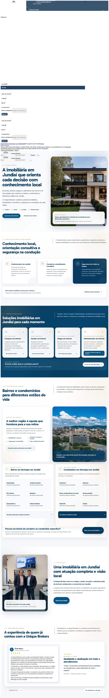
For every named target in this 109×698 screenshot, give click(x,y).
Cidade (4, 98)
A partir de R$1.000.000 (43, 2)
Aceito (16, 150)
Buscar (4, 114)
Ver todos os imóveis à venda (68, 514)
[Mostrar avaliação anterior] (6, 690)
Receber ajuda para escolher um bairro (18, 514)
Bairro (3, 103)
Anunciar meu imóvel (30, 216)
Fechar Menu (37, 3)
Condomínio (5, 107)
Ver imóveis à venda (11, 353)
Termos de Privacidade (7, 150)
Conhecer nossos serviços (92, 292)
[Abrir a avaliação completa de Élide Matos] (33, 664)
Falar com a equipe (61, 600)
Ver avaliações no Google (92, 690)
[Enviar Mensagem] (31, 160)
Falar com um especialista (91, 530)
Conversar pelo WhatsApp (92, 364)
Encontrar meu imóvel (11, 216)
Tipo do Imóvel (6, 94)
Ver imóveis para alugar (65, 353)
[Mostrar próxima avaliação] (21, 690)
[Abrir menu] (26, 6)
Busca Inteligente (7, 110)
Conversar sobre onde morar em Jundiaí (19, 448)
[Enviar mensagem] (39, 155)
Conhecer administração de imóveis (92, 353)
